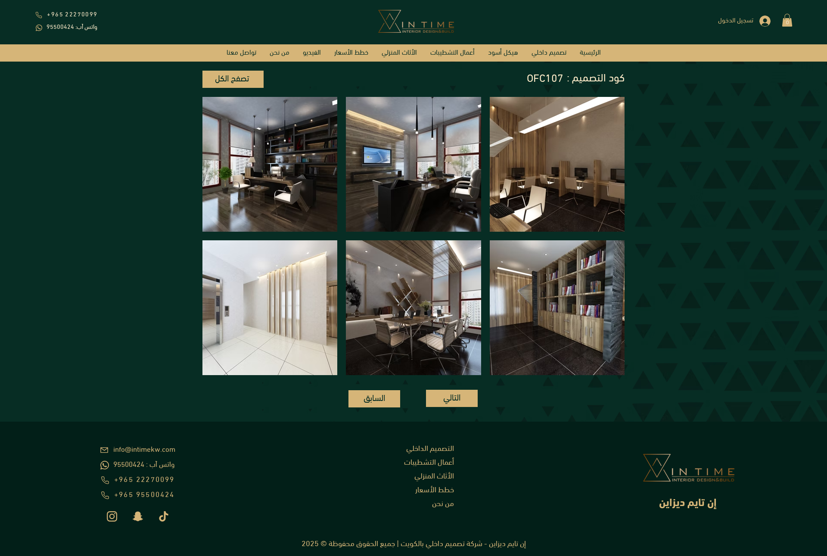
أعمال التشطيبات (429, 463)
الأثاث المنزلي (434, 477)
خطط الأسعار (434, 490)
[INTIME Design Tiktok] (163, 516)
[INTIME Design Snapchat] (138, 516)
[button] (787, 20)
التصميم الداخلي (430, 449)
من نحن (443, 504)
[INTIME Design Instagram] (112, 516)
